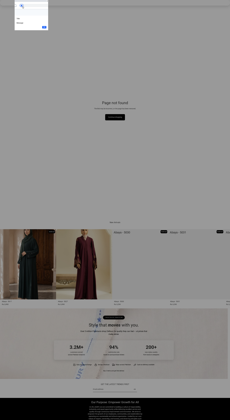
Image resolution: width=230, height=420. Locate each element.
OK (44, 27)
